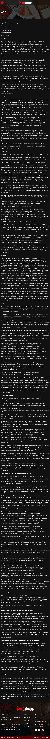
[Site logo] (25, 2)
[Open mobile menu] (2, 2)
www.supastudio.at (6, 32)
